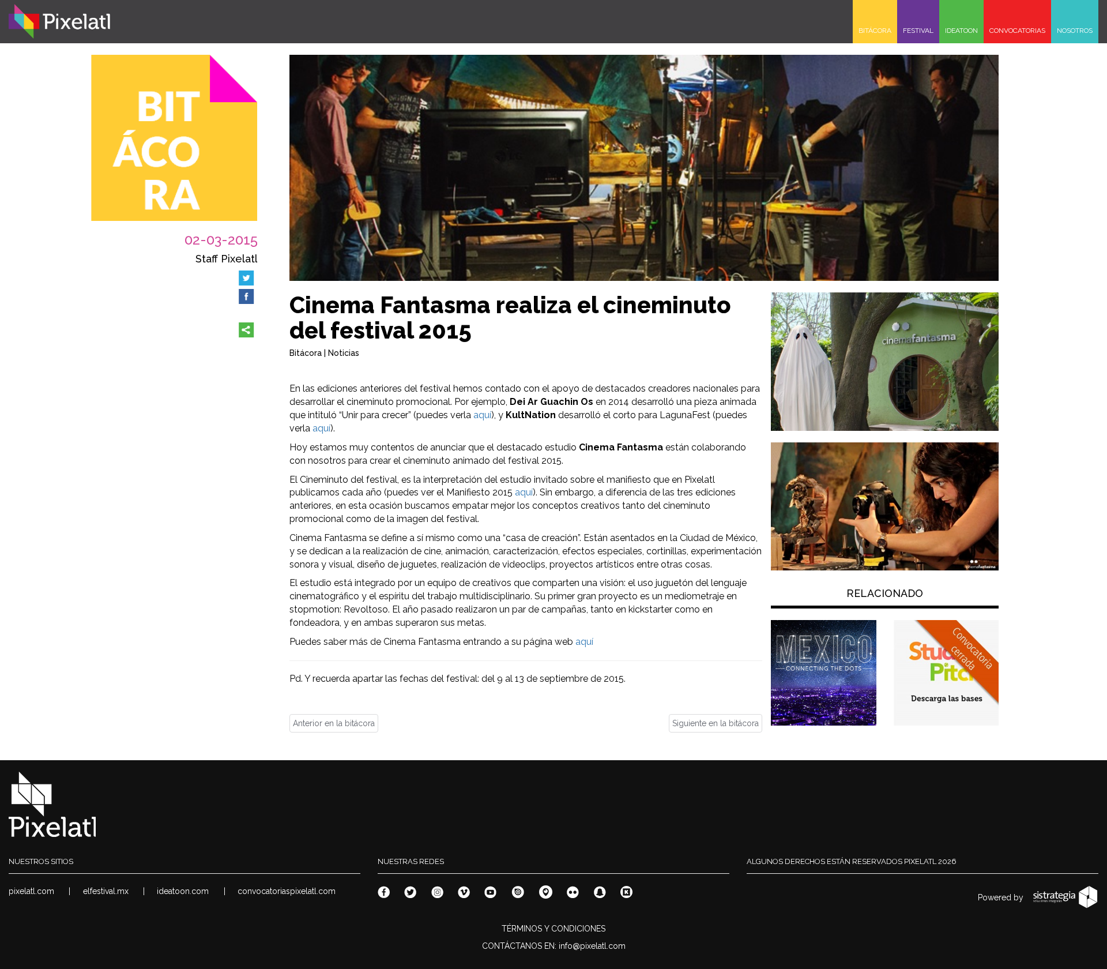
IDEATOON (961, 31)
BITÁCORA (875, 31)
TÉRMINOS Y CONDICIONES (553, 928)
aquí (482, 415)
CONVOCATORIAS (1017, 31)
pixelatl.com (31, 891)
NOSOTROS (1075, 31)
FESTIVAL (918, 31)
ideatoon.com (183, 891)
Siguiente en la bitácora (715, 723)
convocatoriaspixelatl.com (287, 891)
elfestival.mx (106, 891)
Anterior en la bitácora (334, 723)
